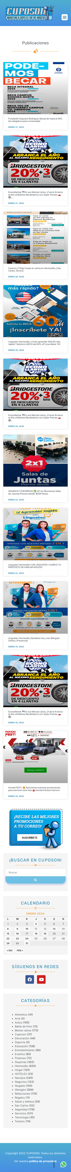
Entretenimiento (25, 1050)
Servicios (20, 1113)
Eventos (20, 1054)
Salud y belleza (24, 1101)
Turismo (20, 1121)
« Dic (10, 950)
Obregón (20, 1089)
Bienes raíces (23, 1030)
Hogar (19, 1070)
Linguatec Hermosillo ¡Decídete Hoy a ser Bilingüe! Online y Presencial (34, 639)
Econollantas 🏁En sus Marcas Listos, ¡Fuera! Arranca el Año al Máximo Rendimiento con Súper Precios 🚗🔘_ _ (35, 194)
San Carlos (21, 1105)
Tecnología (22, 1117)
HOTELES (21, 1073)
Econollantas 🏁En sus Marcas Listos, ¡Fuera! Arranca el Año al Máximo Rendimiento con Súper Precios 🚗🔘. (35, 714)
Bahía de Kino (23, 1026)
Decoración (22, 1038)
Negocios (21, 1081)
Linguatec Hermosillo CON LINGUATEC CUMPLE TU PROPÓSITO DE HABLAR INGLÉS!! (34, 565)
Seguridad (21, 1109)
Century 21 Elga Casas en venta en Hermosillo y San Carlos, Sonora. (34, 269)
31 (26, 943)
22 (7, 938)
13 (54, 928)
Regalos (20, 1097)
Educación (21, 1046)
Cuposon (20, 1034)
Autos (18, 1022)
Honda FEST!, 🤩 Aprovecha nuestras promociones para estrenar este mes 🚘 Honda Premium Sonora (34, 788)
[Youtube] (41, 979)
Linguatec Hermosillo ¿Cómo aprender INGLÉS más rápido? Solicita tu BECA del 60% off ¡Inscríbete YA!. (34, 342)
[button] (65, 17)
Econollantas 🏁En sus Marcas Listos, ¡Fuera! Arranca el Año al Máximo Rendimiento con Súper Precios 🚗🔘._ (35, 418)
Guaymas (20, 1062)
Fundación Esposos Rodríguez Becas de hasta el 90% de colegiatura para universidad (35, 120)
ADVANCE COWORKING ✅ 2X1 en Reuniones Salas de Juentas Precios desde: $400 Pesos (34, 492)
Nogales (20, 1085)
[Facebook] (29, 979)
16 (17, 933)
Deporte (20, 1042)
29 (8, 943)
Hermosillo (21, 1066)
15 (8, 933)
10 (26, 928)
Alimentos (21, 1014)
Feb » (20, 950)
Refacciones (22, 1093)
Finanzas (20, 1058)
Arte (17, 1018)
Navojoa (20, 1077)
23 (17, 938)
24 (26, 938)
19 (45, 933)
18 (36, 933)
